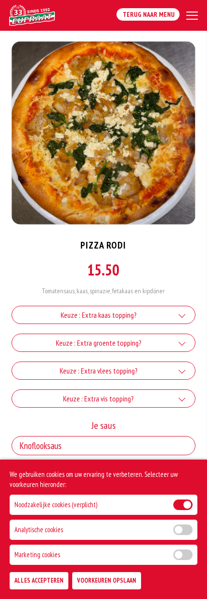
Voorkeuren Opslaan (106, 580)
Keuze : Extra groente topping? (99, 343)
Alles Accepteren (39, 580)
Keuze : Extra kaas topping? (99, 315)
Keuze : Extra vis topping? (98, 398)
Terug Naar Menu (148, 14)
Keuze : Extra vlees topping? (99, 370)
